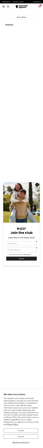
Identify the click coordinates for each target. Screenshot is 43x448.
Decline (21, 437)
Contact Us (37, 2)
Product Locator (18, 2)
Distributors (6, 2)
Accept (21, 431)
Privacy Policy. (12, 424)
